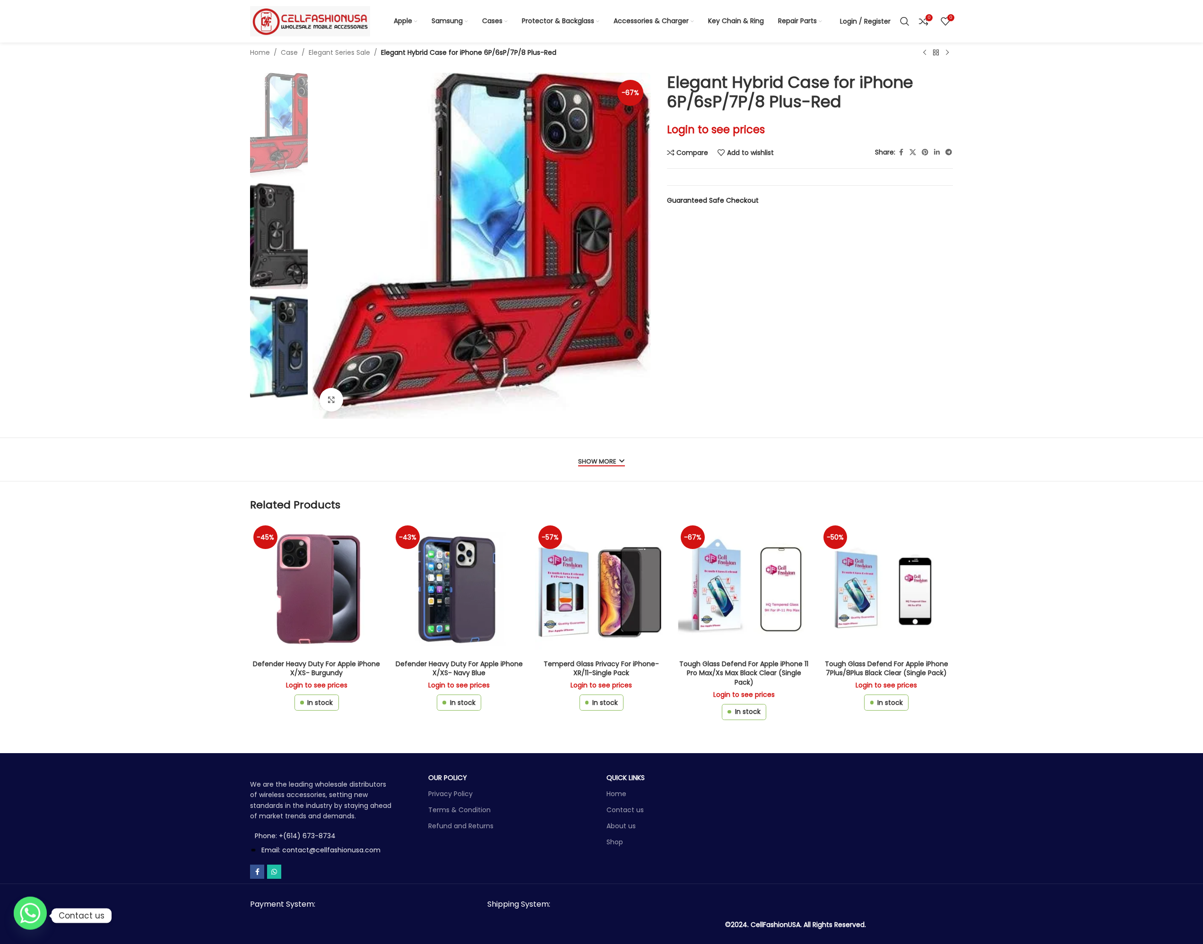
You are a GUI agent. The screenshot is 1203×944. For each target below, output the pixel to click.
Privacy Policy (450, 793)
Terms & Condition (459, 810)
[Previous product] (924, 53)
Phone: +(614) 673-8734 (295, 836)
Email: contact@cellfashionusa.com (321, 850)
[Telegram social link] (949, 152)
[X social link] (913, 152)
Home (260, 52)
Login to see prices (716, 129)
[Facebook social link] (901, 152)
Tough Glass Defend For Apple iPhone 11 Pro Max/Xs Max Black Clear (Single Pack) (743, 673)
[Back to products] (936, 53)
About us (621, 826)
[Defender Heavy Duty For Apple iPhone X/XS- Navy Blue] (458, 588)
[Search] (904, 21)
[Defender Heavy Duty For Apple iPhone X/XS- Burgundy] (316, 588)
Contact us (625, 810)
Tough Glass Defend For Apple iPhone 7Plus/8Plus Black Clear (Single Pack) (886, 668)
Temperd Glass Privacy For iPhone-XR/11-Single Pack (601, 668)
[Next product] (947, 53)
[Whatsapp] (30, 915)
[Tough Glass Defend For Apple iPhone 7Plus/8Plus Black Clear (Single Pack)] (886, 588)
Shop (614, 842)
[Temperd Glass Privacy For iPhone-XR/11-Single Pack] (601, 588)
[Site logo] (310, 21)
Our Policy (447, 777)
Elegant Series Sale (339, 52)
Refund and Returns (460, 826)
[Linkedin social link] (937, 152)
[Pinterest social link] (925, 152)
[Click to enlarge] (331, 400)
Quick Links (625, 777)
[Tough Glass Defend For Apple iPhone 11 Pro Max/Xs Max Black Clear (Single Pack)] (743, 588)
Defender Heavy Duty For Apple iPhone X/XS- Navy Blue (459, 668)
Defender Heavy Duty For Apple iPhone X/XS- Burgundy (316, 668)
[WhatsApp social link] (274, 872)
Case (289, 52)
